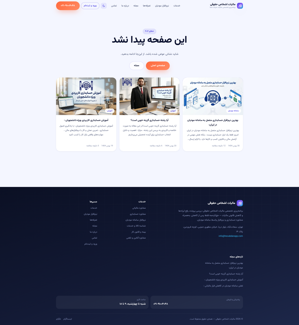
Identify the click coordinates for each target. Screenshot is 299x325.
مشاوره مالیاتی (139, 208)
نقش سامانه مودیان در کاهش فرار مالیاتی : (223, 286)
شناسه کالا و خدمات (136, 226)
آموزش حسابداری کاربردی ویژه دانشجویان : (223, 280)
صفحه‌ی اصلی (158, 66)
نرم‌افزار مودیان (162, 6)
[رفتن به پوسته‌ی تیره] (104, 6)
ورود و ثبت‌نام (90, 5)
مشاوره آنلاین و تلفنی (136, 238)
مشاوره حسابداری (138, 214)
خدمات (176, 6)
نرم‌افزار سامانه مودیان (136, 220)
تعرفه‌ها (147, 6)
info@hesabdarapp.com (231, 236)
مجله (135, 6)
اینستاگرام (67, 319)
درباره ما (125, 6)
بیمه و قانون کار (138, 232)
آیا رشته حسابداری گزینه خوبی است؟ (226, 274)
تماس (114, 6)
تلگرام (58, 319)
